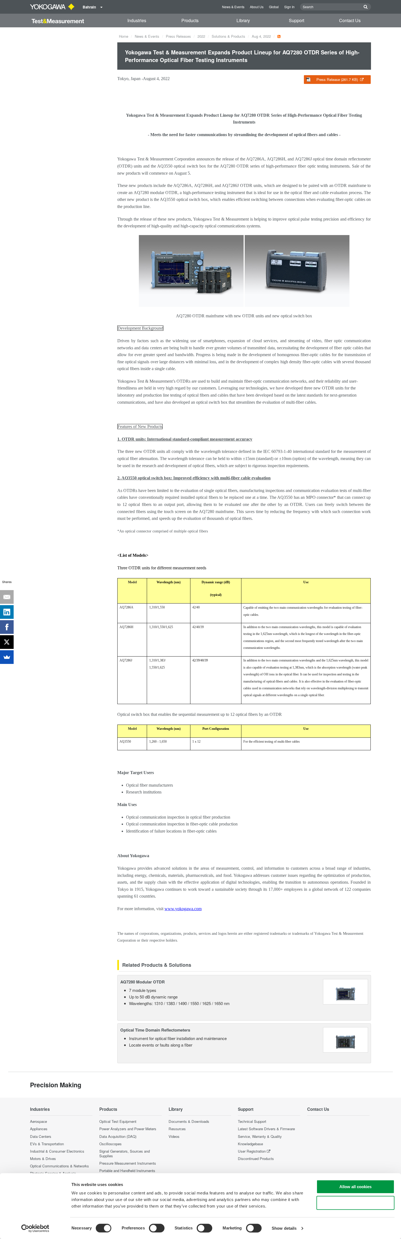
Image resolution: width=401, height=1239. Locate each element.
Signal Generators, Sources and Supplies (124, 1153)
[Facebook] (7, 627)
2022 (201, 36)
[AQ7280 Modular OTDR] (345, 991)
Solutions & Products (228, 36)
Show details (284, 1228)
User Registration (252, 1151)
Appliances (38, 1128)
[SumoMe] (7, 657)
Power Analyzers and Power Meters (127, 1128)
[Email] (7, 597)
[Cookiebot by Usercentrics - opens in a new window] (35, 1228)
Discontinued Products (256, 1158)
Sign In (289, 6)
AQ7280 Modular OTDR (142, 982)
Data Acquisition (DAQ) (117, 1136)
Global (274, 6)
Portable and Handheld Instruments (127, 1170)
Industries (136, 20)
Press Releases (178, 36)
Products (190, 20)
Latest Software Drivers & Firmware (266, 1128)
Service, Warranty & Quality (260, 1136)
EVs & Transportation (47, 1143)
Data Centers (40, 1136)
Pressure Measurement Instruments (127, 1163)
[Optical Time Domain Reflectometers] (345, 1039)
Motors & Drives (43, 1158)
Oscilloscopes (110, 1143)
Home (123, 36)
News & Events (233, 6)
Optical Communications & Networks (59, 1165)
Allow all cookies (355, 1186)
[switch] (156, 1228)
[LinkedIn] (7, 612)
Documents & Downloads (189, 1121)
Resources (177, 1128)
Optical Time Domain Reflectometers (155, 1030)
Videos (174, 1136)
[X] (7, 642)
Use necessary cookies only (355, 1202)
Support (296, 20)
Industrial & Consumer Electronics (57, 1151)
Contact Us (350, 20)
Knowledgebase (250, 1143)
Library (243, 20)
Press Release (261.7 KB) (337, 79)
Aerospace (38, 1121)
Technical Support (252, 1121)
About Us (257, 6)
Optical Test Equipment (117, 1121)
